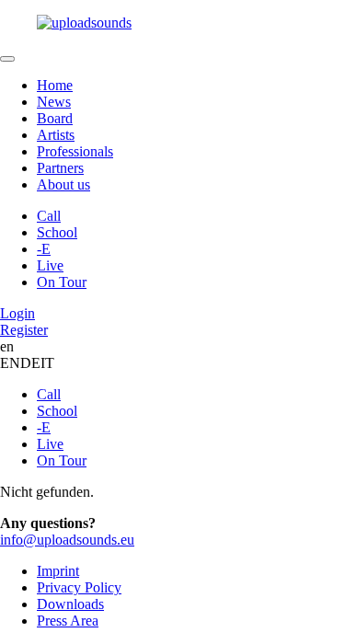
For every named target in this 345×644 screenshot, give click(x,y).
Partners (60, 168)
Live (50, 265)
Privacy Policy (79, 587)
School (57, 232)
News (54, 101)
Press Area (67, 620)
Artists (56, 135)
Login (17, 313)
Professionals (75, 151)
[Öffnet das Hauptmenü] (7, 59)
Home (55, 85)
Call (49, 216)
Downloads (70, 604)
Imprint (58, 571)
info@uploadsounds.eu (67, 539)
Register (24, 330)
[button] (172, 23)
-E (44, 249)
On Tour (61, 282)
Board (55, 118)
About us (63, 184)
